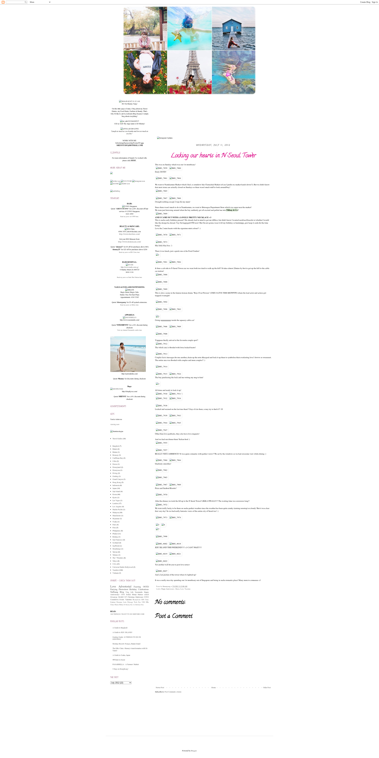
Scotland (116, 542)
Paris (114, 524)
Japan (115, 488)
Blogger (193, 750)
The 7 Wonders (118, 558)
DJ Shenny (127, 605)
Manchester (117, 515)
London (115, 503)
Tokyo (115, 561)
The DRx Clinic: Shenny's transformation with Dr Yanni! (130, 649)
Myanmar (116, 518)
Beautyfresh (136, 600)
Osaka (115, 521)
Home (213, 687)
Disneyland (117, 467)
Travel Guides (117, 438)
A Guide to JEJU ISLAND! (122, 632)
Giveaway (113, 597)
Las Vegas (116, 500)
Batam (115, 449)
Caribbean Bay (118, 458)
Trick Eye (137, 602)
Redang (115, 536)
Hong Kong (117, 482)
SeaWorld (116, 546)
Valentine (128, 599)
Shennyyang (167, 586)
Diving (115, 473)
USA (114, 564)
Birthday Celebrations (139, 589)
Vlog (127, 592)
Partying (113, 589)
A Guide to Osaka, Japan (121, 655)
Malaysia (116, 512)
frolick (128, 594)
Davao (115, 464)
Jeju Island (116, 491)
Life (132, 592)
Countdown (114, 599)
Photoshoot (123, 589)
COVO (146, 597)
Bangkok (116, 446)
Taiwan (115, 552)
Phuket (115, 533)
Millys (121, 605)
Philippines (116, 530)
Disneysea (116, 470)
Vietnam (115, 573)
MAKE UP (122, 597)
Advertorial (124, 586)
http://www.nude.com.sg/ (129, 267)
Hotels (117, 605)
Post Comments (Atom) (173, 692)
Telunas (115, 555)
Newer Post (160, 687)
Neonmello (139, 592)
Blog (122, 592)
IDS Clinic (145, 600)
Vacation (187, 589)
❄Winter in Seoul (119, 659)
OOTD (146, 586)
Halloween (139, 597)
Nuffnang (114, 592)
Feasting (137, 586)
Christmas (131, 597)
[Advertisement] (132, 707)
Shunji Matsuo (137, 594)
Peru (114, 527)
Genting (115, 476)
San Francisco (117, 539)
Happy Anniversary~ (168, 589)
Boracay (115, 455)
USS (143, 602)
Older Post (267, 687)
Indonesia (116, 485)
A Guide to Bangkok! (120, 627)
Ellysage (130, 602)
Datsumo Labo (121, 602)
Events (121, 599)
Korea (178, 589)
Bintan (115, 452)
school (146, 594)
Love (182, 589)
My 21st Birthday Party (137, 605)
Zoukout (112, 602)
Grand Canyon (118, 479)
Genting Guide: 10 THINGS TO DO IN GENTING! (127, 638)
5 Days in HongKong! (120, 669)
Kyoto (115, 497)
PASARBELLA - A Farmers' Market (126, 664)
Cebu (114, 461)
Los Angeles (117, 506)
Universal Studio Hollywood (123, 567)
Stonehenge (117, 549)
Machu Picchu (118, 509)
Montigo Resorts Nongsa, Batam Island (126, 643)
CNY (123, 594)
